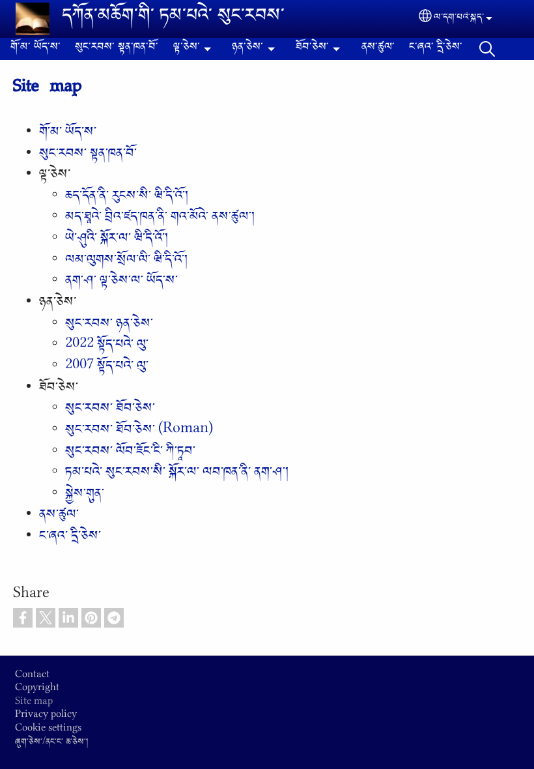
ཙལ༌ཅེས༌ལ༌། (487, 49)
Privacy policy (46, 716)
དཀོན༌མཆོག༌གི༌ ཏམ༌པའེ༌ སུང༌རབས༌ (173, 18)
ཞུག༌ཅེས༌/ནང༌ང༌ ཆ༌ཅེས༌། (51, 743)
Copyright (37, 690)
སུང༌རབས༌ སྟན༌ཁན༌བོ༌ (116, 48)
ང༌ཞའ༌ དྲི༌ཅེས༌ (435, 48)
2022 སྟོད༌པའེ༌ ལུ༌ (106, 346)
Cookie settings (48, 730)
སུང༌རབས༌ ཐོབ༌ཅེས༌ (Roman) (139, 432)
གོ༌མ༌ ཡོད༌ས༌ (35, 48)
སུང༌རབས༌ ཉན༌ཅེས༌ (109, 325)
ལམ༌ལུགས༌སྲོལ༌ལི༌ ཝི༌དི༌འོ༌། (126, 262)
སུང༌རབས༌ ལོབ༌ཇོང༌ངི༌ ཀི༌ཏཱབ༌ (130, 453)
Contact (32, 677)
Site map (34, 703)
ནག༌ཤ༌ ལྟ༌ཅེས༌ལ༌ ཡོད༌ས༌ (121, 282)
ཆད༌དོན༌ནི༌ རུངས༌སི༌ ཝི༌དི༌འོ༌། (126, 198)
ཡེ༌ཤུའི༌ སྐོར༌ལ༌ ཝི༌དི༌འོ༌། (116, 240)
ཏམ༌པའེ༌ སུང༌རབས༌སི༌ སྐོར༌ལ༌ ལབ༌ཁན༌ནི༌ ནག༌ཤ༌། (176, 474)
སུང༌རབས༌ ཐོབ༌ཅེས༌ (110, 410)
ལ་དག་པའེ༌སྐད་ (459, 19)
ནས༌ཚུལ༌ (378, 48)
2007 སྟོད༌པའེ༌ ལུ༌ (106, 368)
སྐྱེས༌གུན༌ (84, 496)
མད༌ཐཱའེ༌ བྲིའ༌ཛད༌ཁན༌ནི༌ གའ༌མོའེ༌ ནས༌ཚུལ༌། (160, 219)
